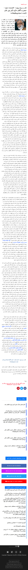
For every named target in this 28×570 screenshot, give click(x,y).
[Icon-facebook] (20, 552)
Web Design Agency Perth (14, 564)
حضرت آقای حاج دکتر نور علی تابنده (17, 383)
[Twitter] (11, 552)
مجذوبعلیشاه (9, 384)
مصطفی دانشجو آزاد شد (20, 526)
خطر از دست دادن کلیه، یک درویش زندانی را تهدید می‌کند (15, 518)
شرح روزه (15, 384)
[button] (25, 388)
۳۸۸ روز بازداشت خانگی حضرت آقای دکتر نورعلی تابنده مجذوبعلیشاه (14, 438)
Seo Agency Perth (14, 561)
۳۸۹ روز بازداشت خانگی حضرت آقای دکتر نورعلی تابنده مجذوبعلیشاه (14, 430)
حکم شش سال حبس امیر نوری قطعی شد (15, 404)
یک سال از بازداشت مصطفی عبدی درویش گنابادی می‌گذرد (14, 446)
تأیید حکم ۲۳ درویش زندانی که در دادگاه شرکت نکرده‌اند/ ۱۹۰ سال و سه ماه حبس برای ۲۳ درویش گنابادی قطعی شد (14, 512)
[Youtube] (7, 552)
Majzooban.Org (11, 555)
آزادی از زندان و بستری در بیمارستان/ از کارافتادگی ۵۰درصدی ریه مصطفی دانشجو (14, 411)
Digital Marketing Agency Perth (14, 566)
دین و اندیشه (24, 4)
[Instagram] (16, 552)
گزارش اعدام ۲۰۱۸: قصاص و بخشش (16, 522)
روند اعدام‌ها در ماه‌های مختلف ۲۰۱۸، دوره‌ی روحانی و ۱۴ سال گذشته (15, 530)
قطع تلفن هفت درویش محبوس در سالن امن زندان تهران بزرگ (15, 535)
